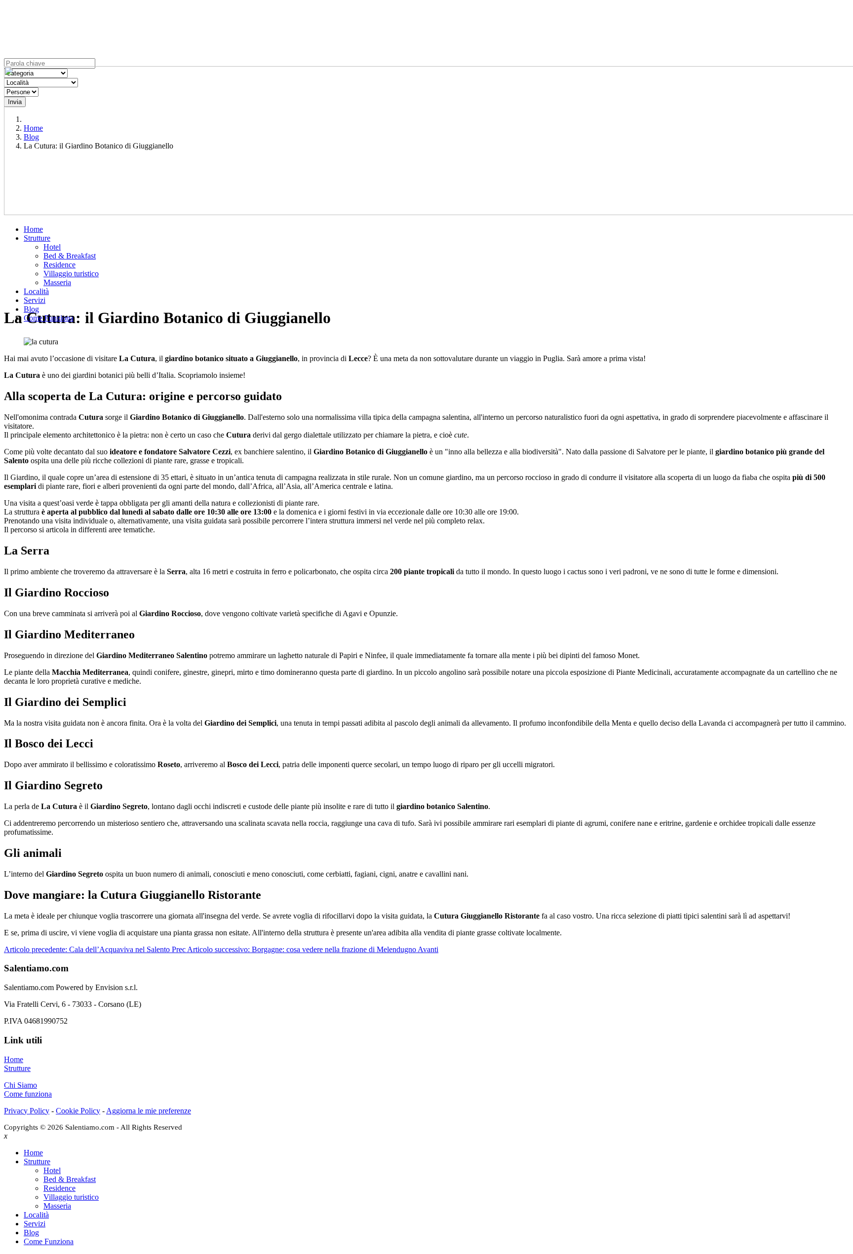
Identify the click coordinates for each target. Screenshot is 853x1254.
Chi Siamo (20, 1085)
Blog (31, 309)
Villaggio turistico (71, 273)
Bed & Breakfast (69, 256)
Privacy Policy (26, 1110)
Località (36, 291)
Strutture (37, 238)
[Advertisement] (426, 227)
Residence (59, 264)
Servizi (34, 300)
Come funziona (28, 1094)
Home (33, 229)
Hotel (52, 247)
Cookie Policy (78, 1110)
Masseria (57, 282)
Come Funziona (49, 318)
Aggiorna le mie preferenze (148, 1110)
